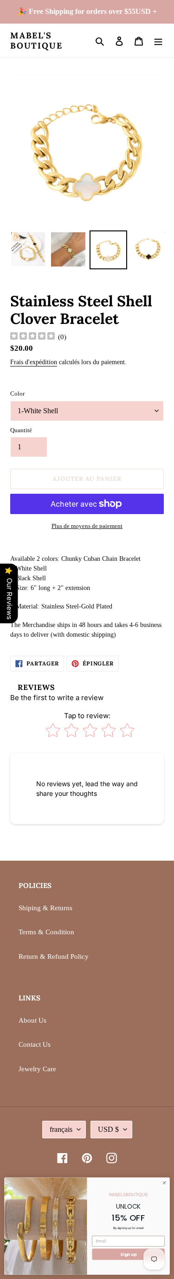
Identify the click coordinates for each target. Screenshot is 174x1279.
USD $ (108, 1129)
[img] (32, 337)
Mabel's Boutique (36, 40)
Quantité (21, 430)
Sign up (128, 1254)
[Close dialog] (164, 1182)
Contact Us (35, 1044)
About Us (32, 1020)
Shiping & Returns (45, 908)
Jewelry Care (37, 1069)
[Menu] (158, 40)
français (61, 1129)
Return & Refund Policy (54, 956)
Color (17, 393)
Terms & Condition (46, 932)
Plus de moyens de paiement (87, 525)
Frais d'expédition (33, 362)
